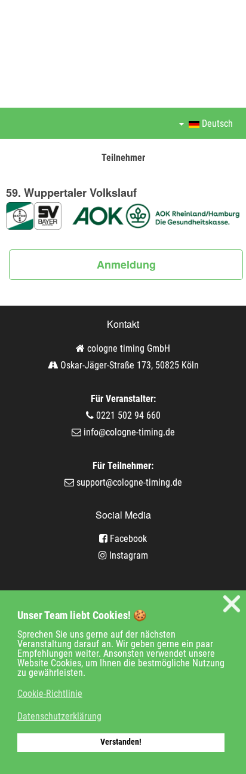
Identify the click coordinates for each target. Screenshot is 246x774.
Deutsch (216, 123)
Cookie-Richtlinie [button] (49, 693)
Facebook (127, 538)
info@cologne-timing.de (129, 432)
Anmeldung (126, 264)
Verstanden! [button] (121, 742)
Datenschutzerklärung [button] (59, 716)
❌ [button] (231, 604)
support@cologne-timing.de (129, 482)
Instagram (127, 555)
